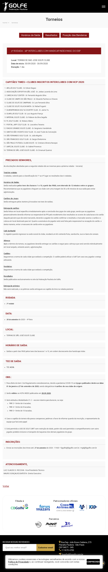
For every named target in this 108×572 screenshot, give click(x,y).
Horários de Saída (30, 35)
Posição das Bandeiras (75, 35)
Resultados (51, 35)
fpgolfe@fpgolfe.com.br (72, 554)
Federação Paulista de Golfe (18, 6)
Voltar (6, 486)
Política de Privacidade (18, 562)
